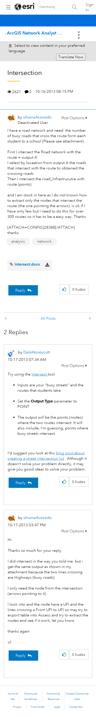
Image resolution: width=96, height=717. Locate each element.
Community (47, 7)
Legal (57, 706)
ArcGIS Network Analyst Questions (42, 32)
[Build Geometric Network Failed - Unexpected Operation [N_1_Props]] (6, 319)
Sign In (90, 7)
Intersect (40, 374)
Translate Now (70, 57)
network (44, 241)
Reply (20, 290)
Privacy (17, 706)
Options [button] (79, 35)
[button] (74, 118)
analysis (18, 241)
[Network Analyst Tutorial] (89, 319)
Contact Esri (76, 706)
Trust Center (38, 706)
